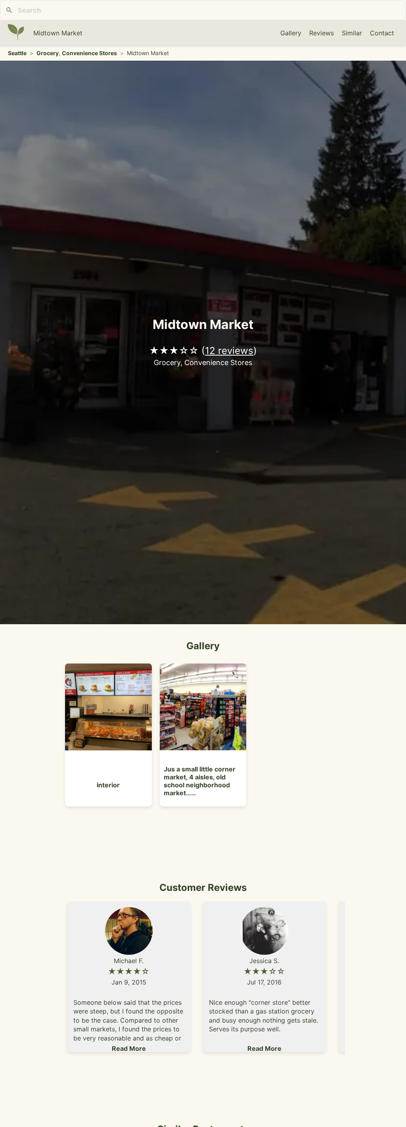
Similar (352, 33)
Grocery (47, 53)
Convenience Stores (89, 53)
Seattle (17, 53)
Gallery (290, 33)
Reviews (321, 33)
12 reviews (229, 350)
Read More (129, 1048)
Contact (382, 33)
